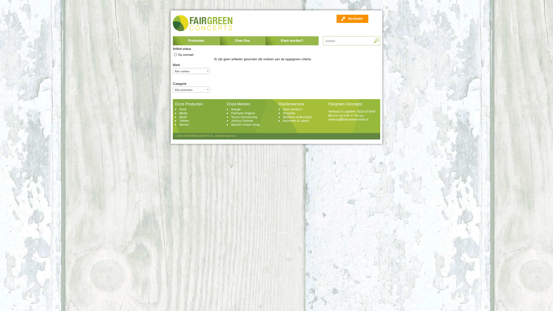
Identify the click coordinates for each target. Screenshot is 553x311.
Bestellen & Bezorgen (297, 117)
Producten (196, 40)
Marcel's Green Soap (245, 124)
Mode (183, 117)
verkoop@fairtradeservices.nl (348, 119)
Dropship (289, 113)
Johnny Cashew (242, 120)
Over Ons (242, 40)
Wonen (184, 124)
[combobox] (191, 71)
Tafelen (184, 120)
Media (183, 113)
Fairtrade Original (243, 113)
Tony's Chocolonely (244, 117)
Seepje (236, 109)
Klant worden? (292, 40)
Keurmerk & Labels (296, 120)
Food (182, 109)
